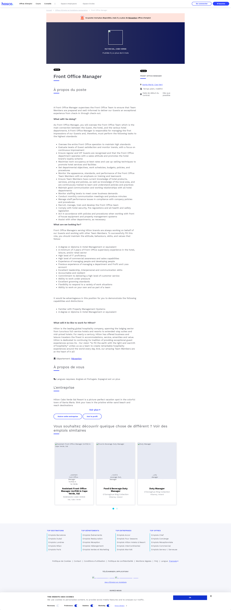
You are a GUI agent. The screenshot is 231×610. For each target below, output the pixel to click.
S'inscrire (221, 4)
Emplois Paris (54, 549)
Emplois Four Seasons (127, 539)
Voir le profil (92, 416)
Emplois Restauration (93, 539)
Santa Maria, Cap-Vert (152, 84)
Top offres (155, 531)
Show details (119, 606)
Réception (132, 18)
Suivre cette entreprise (68, 416)
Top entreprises (123, 531)
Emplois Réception (91, 542)
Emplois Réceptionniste (162, 542)
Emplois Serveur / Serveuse (164, 549)
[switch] (76, 605)
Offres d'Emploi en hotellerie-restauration (71, 10)
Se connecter (202, 4)
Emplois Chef (157, 535)
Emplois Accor (123, 535)
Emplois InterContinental (128, 546)
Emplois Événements (92, 535)
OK (190, 597)
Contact (77, 561)
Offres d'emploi (25, 4)
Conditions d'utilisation (94, 561)
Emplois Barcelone (57, 535)
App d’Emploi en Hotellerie (116, 582)
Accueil (49, 10)
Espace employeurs (69, 4)
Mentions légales (143, 561)
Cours (38, 4)
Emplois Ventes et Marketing (96, 549)
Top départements (90, 531)
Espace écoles (89, 4)
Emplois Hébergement (93, 546)
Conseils (47, 4)
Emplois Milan (54, 546)
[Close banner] (211, 596)
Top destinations (55, 531)
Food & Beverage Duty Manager (116, 489)
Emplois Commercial (161, 546)
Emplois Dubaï (55, 539)
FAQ (156, 561)
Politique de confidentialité (120, 561)
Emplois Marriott (124, 549)
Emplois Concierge (160, 539)
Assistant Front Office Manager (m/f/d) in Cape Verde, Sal (74, 491)
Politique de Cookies (61, 561)
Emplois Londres (56, 542)
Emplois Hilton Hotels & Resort (131, 542)
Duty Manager (157, 488)
